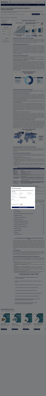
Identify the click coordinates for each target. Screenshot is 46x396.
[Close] (33, 188)
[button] (20, 194)
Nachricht (13, 199)
